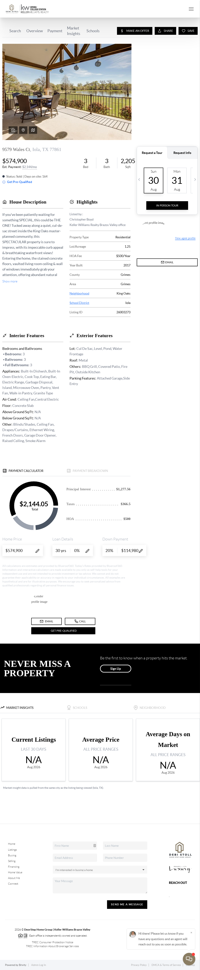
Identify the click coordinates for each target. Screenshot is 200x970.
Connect (13, 883)
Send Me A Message (127, 904)
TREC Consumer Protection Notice (52, 942)
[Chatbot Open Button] (189, 959)
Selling (11, 861)
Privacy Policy (139, 965)
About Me (14, 878)
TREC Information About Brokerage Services (52, 946)
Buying (12, 855)
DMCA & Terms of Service (166, 965)
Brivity (22, 965)
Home (11, 843)
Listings (12, 849)
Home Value (15, 872)
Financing (13, 866)
